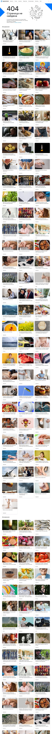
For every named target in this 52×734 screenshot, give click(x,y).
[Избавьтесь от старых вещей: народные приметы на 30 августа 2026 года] (26, 182)
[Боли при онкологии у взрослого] (26, 150)
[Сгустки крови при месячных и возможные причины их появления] (42, 571)
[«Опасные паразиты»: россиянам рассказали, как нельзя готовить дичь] (9, 85)
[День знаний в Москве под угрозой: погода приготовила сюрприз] (42, 673)
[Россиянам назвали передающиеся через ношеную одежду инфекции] (42, 360)
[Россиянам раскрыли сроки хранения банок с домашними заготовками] (26, 215)
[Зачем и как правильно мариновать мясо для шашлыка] (9, 571)
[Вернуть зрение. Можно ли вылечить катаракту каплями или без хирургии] (42, 215)
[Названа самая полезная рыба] (42, 608)
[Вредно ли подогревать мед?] (9, 490)
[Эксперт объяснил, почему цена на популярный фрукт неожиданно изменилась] (9, 673)
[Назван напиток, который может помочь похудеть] (9, 689)
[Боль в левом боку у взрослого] (42, 689)
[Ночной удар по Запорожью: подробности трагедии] (26, 344)
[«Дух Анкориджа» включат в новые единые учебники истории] (26, 296)
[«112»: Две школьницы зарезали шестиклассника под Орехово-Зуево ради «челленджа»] (9, 53)
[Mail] (1, 1)
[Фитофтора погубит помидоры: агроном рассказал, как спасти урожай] (42, 640)
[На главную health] (5, 1)
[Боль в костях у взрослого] (9, 247)
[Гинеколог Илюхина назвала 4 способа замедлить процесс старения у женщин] (26, 312)
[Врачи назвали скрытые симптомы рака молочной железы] (26, 441)
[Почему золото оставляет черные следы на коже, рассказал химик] (42, 344)
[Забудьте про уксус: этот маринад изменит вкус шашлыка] (42, 538)
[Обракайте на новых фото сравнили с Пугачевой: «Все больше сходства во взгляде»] (26, 721)
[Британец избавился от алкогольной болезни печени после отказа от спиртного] (9, 377)
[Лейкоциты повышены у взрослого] (42, 522)
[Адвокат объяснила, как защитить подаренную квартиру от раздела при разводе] (42, 280)
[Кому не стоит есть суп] (9, 328)
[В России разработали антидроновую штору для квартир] (26, 199)
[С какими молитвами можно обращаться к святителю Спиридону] (42, 69)
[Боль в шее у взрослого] (26, 522)
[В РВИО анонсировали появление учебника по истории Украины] (26, 393)
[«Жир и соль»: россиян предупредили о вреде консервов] (42, 102)
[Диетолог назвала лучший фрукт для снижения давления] (9, 199)
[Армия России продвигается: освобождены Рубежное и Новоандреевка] (9, 474)
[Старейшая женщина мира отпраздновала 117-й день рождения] (26, 231)
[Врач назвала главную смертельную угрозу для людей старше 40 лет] (9, 640)
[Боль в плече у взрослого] (26, 280)
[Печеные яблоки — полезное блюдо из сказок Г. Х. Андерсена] (42, 393)
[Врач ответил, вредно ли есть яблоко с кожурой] (42, 85)
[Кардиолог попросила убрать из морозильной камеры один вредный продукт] (26, 37)
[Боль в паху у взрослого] (26, 705)
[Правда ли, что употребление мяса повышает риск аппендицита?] (42, 247)
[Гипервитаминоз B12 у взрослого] (9, 134)
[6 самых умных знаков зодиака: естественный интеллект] (26, 474)
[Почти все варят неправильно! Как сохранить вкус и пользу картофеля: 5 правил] (26, 53)
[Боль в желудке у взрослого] (42, 490)
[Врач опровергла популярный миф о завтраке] (42, 312)
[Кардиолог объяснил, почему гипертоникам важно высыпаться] (42, 409)
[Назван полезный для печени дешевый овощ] (9, 624)
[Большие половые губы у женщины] (42, 37)
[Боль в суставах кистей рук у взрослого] (42, 166)
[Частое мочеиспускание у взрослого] (9, 166)
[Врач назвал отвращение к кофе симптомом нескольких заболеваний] (42, 657)
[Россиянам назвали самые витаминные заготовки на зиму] (9, 150)
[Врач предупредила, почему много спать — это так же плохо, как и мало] (26, 673)
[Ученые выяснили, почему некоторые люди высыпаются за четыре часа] (9, 215)
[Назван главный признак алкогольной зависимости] (42, 182)
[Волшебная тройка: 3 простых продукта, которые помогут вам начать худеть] (26, 102)
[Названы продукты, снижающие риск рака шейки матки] (26, 425)
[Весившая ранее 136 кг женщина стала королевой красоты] (9, 441)
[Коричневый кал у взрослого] (26, 377)
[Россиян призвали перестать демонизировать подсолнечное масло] (9, 555)
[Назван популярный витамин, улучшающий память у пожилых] (26, 608)
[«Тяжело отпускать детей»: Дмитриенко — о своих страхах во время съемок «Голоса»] (9, 522)
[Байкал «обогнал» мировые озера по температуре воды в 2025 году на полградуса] (9, 344)
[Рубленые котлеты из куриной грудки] (26, 587)
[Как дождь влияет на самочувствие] (26, 490)
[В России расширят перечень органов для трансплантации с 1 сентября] (26, 571)
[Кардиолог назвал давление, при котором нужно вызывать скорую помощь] (42, 53)
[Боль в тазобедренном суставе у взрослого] (42, 134)
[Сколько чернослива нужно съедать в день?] (9, 657)
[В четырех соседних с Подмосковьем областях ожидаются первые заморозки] (26, 118)
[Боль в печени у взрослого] (42, 377)
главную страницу (17, 22)
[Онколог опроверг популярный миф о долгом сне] (9, 538)
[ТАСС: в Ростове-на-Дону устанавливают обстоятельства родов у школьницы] (26, 640)
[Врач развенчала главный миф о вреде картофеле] (26, 134)
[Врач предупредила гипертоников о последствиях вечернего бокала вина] (42, 263)
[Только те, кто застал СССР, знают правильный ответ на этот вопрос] (9, 231)
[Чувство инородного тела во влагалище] (9, 102)
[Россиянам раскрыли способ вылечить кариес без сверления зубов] (42, 199)
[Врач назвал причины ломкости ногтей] (42, 721)
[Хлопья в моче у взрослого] (42, 425)
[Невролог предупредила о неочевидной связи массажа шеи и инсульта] (9, 263)
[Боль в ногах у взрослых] (9, 506)
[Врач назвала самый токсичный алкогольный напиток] (9, 608)
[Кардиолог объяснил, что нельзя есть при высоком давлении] (9, 69)
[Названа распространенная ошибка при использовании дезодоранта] (9, 587)
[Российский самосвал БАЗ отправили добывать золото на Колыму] (42, 705)
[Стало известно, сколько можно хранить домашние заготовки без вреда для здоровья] (9, 721)
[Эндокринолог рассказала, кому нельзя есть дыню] (26, 657)
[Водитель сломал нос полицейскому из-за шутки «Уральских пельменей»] (9, 118)
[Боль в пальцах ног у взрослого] (26, 166)
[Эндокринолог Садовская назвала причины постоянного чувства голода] (9, 425)
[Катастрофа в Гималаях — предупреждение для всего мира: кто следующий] (26, 69)
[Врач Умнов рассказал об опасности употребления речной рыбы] (9, 458)
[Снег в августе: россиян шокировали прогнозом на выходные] (9, 280)
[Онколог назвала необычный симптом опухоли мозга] (9, 393)
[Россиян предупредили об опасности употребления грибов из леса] (9, 182)
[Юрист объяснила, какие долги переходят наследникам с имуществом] (26, 458)
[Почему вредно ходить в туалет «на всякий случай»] (42, 118)
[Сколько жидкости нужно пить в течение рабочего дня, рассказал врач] (42, 458)
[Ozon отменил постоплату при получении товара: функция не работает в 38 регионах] (42, 296)
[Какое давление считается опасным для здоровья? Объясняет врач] (9, 37)
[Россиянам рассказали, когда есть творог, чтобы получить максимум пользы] (42, 624)
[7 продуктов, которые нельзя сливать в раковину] (26, 85)
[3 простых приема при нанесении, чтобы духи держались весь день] (42, 506)
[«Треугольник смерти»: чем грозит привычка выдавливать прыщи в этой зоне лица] (26, 506)
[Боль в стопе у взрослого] (42, 474)
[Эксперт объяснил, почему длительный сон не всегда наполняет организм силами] (26, 538)
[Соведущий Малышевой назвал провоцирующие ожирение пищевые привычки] (42, 328)
